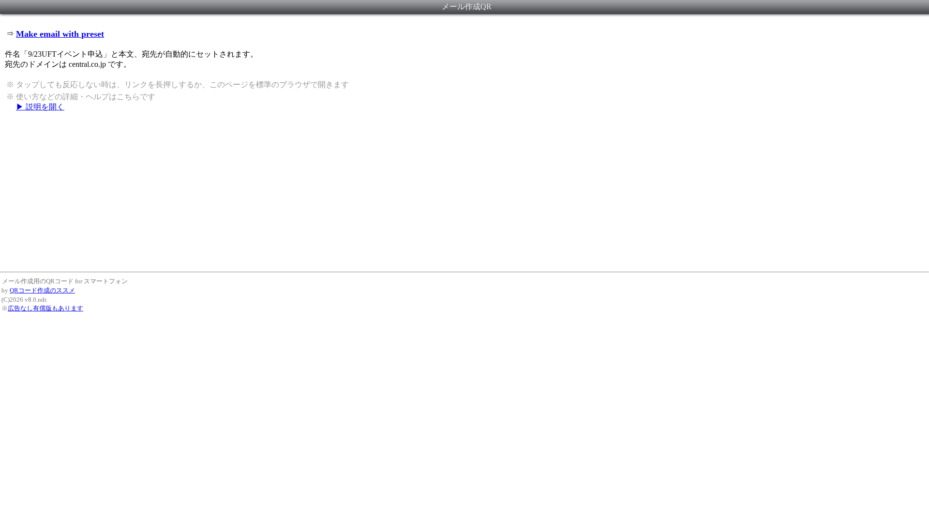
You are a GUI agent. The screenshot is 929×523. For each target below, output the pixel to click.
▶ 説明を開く (40, 107)
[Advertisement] (464, 191)
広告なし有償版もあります (45, 308)
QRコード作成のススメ (42, 290)
